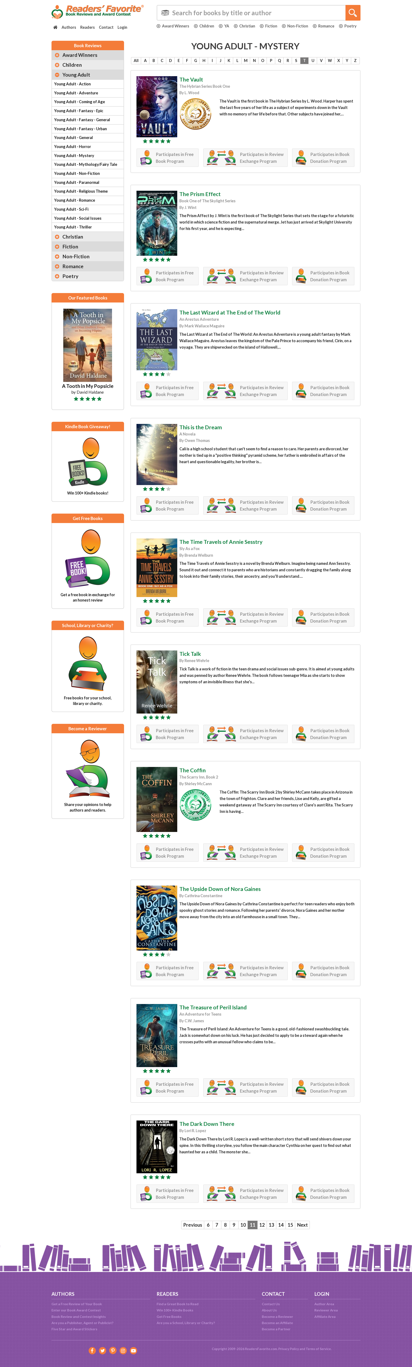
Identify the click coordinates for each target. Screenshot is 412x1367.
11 (252, 1225)
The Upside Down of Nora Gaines (220, 889)
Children (206, 26)
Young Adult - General (73, 137)
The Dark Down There (206, 1124)
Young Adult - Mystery (74, 155)
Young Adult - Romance (74, 200)
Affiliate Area (325, 1316)
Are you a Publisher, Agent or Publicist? (83, 1323)
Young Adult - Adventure (76, 93)
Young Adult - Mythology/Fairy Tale (85, 164)
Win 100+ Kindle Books (175, 1310)
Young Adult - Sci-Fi (71, 209)
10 (243, 1225)
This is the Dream (200, 427)
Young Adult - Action (72, 84)
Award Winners (175, 26)
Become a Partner (276, 1329)
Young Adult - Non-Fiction (77, 173)
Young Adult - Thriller (73, 227)
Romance (326, 26)
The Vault (191, 79)
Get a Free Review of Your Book (77, 1304)
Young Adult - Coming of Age (79, 101)
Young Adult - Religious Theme (81, 191)
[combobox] (258, 13)
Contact (106, 27)
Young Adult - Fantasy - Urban (80, 128)
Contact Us (271, 1304)
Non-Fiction (297, 26)
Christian (247, 26)
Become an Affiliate (277, 1323)
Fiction (271, 26)
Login (122, 27)
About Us (269, 1310)
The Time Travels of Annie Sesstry (220, 541)
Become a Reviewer (277, 1316)
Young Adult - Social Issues (77, 218)
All (136, 60)
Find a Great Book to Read (177, 1304)
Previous (192, 1225)
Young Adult (76, 75)
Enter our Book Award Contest (76, 1310)
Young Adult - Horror (72, 146)
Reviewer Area (326, 1310)
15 (290, 1225)
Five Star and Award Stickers (74, 1329)
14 (281, 1225)
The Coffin (192, 770)
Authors (69, 27)
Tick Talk (190, 653)
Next (302, 1225)
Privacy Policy (288, 1349)
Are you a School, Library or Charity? (186, 1323)
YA (226, 26)
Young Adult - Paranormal (76, 182)
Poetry (350, 26)
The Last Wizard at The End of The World (229, 312)
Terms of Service (318, 1349)
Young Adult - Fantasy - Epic (78, 110)
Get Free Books (169, 1316)
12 (262, 1225)
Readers (87, 27)
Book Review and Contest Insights (79, 1316)
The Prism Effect (200, 194)
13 (271, 1225)
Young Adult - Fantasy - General (82, 119)
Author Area (324, 1304)
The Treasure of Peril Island (213, 1007)
